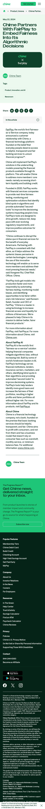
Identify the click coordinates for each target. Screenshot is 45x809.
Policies (6, 636)
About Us (7, 577)
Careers (6, 588)
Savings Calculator (11, 614)
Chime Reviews (9, 625)
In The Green (8, 603)
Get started (28, 4)
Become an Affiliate (11, 662)
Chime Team (18, 462)
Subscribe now (22, 524)
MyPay (6, 565)
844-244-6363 (9, 658)
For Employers (9, 591)
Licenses (6, 780)
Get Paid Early (9, 562)
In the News (8, 584)
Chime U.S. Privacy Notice (14, 640)
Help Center (8, 606)
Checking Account (11, 555)
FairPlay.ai (25, 406)
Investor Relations (10, 580)
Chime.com (11, 337)
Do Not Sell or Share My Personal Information (22, 643)
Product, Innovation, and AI (22, 11)
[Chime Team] (9, 464)
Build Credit (8, 551)
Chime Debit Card (11, 547)
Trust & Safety (9, 610)
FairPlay (9, 129)
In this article (11, 120)
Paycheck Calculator (12, 621)
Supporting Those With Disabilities (18, 647)
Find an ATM (8, 617)
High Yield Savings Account (15, 558)
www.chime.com (26, 448)
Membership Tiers (11, 544)
